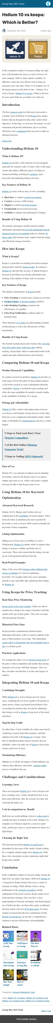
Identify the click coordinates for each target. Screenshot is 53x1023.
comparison (22, 131)
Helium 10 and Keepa (32, 844)
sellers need (42, 816)
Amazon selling (40, 765)
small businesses (29, 420)
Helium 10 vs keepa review (37, 1001)
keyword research (29, 204)
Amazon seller (16, 112)
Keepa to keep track (37, 659)
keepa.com (6, 140)
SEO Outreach (34, 456)
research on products (33, 197)
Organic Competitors (16, 437)
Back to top (46, 1011)
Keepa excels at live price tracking (16, 606)
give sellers (21, 322)
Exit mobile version (26, 1019)
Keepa (34, 115)
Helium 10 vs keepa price (13, 1001)
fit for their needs (32, 909)
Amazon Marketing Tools (24, 992)
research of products (27, 890)
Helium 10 (6, 162)
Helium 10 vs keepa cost (37, 998)
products (34, 174)
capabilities (24, 515)
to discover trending (20, 301)
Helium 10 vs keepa (24, 93)
